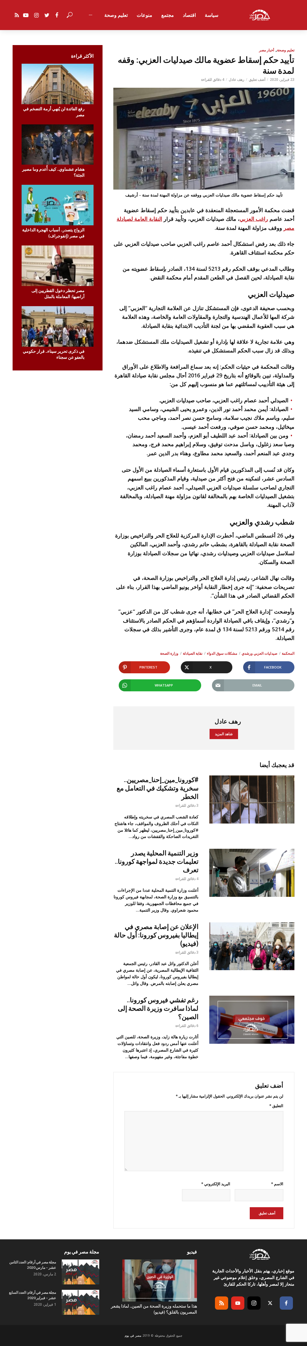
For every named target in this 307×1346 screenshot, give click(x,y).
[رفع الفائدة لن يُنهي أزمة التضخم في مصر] (58, 84)
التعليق (276, 1105)
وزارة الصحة (169, 653)
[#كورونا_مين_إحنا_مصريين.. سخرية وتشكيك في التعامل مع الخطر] (251, 799)
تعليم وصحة (116, 15)
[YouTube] (237, 1303)
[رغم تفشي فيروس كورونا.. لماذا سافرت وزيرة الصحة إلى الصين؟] (251, 1020)
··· (90, 15)
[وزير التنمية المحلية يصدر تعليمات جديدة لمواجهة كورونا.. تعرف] (251, 873)
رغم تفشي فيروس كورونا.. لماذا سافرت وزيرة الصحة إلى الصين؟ (158, 1008)
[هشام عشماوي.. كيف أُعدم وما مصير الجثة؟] (58, 144)
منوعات (144, 15)
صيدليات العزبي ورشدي (259, 653)
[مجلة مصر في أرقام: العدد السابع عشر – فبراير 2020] (80, 1302)
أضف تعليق (257, 79)
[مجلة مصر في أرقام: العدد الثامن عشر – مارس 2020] (80, 1271)
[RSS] (221, 1303)
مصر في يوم (133, 1335)
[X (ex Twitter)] (270, 1303)
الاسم (277, 1183)
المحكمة (288, 653)
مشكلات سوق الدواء (222, 653)
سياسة (211, 15)
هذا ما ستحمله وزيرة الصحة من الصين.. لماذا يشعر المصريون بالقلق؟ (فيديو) (154, 1308)
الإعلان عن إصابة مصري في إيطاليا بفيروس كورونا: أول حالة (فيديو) (156, 934)
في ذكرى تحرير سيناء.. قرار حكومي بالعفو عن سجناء (54, 354)
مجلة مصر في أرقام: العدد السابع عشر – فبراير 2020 (32, 1295)
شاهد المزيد (224, 733)
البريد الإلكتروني (215, 1183)
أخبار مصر (266, 50)
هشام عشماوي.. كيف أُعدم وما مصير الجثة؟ (53, 172)
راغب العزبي (254, 218)
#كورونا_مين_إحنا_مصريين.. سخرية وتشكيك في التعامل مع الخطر (157, 787)
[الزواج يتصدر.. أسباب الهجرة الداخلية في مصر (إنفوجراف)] (58, 205)
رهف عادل (236, 79)
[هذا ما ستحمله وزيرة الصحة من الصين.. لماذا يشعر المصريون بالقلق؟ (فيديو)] (153, 1280)
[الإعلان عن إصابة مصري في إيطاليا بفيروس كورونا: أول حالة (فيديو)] (251, 946)
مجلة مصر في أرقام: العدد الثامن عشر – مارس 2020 (32, 1265)
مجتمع (167, 15)
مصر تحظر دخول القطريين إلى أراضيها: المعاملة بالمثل (58, 293)
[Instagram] (254, 1303)
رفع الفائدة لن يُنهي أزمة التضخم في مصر (54, 111)
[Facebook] (286, 1303)
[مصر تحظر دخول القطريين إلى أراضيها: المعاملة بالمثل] (58, 265)
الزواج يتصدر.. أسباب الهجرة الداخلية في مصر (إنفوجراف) (53, 232)
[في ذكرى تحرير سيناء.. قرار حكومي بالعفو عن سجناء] (58, 326)
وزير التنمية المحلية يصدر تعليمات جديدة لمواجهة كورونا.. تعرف (156, 861)
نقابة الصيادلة (192, 653)
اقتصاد (189, 15)
